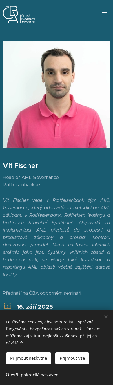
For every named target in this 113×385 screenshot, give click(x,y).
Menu (104, 14)
